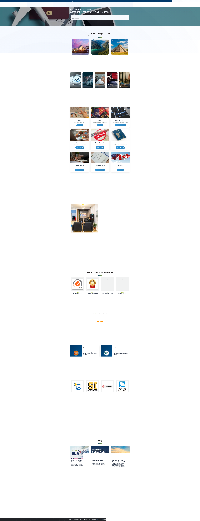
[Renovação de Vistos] (100, 135)
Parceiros (107, 4)
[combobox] (100, 18)
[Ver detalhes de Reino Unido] (119, 47)
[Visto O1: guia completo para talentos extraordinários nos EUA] (79, 451)
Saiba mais (80, 125)
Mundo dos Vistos (94, 504)
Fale (112, 4)
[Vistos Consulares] (79, 112)
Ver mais (74, 427)
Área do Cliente (118, 1)
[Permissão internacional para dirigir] (100, 157)
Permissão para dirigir (100, 165)
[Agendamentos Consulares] (79, 135)
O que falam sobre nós (94, 492)
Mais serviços (99, 4)
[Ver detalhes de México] (100, 47)
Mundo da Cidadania (94, 508)
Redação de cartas (80, 165)
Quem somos (93, 495)
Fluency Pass (92, 393)
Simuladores (118, 4)
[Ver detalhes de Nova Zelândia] (80, 47)
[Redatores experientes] (79, 157)
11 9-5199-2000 (75, 497)
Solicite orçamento (120, 125)
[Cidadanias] (100, 112)
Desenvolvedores (94, 496)
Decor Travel (93, 507)
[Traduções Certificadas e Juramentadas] (120, 112)
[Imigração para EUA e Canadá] (120, 157)
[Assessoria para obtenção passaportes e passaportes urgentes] (120, 135)
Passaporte (120, 142)
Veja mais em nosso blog (100, 473)
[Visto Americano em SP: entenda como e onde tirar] (100, 451)
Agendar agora (80, 147)
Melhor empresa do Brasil (95, 497)
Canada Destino (122, 393)
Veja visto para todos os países (99, 60)
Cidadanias (100, 120)
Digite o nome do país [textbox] (75, 18)
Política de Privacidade (94, 494)
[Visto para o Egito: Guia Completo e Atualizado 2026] (120, 451)
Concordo (128, 519)
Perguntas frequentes (94, 493)
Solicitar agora (120, 147)
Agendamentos (79, 142)
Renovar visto (100, 147)
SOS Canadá (93, 506)
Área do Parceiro (125, 1)
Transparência (93, 498)
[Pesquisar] (129, 5)
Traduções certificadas (120, 120)
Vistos (92, 4)
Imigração (120, 165)
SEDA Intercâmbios (77, 393)
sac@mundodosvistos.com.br (77, 499)
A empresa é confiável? (95, 489)
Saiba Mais (87, 357)
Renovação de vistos (100, 142)
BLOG (124, 4)
